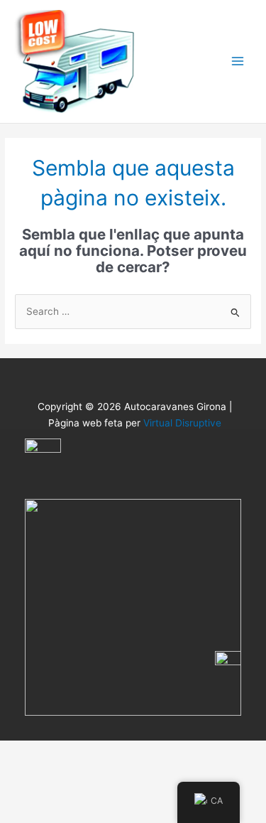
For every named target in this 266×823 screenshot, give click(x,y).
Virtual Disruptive (182, 423)
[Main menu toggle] (238, 61)
